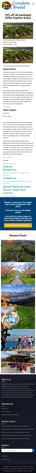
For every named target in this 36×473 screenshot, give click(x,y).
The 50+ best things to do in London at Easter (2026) (16, 435)
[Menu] (33, 3)
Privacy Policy (5, 459)
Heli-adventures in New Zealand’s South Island (15, 432)
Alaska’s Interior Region (9, 196)
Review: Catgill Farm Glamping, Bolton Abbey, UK (15, 426)
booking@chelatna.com (9, 163)
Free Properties (5, 411)
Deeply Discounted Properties (10, 415)
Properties (4, 408)
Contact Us (4, 456)
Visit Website (6, 107)
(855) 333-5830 (7, 157)
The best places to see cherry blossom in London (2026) (17, 429)
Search (34, 450)
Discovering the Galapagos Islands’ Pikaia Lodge (15, 438)
